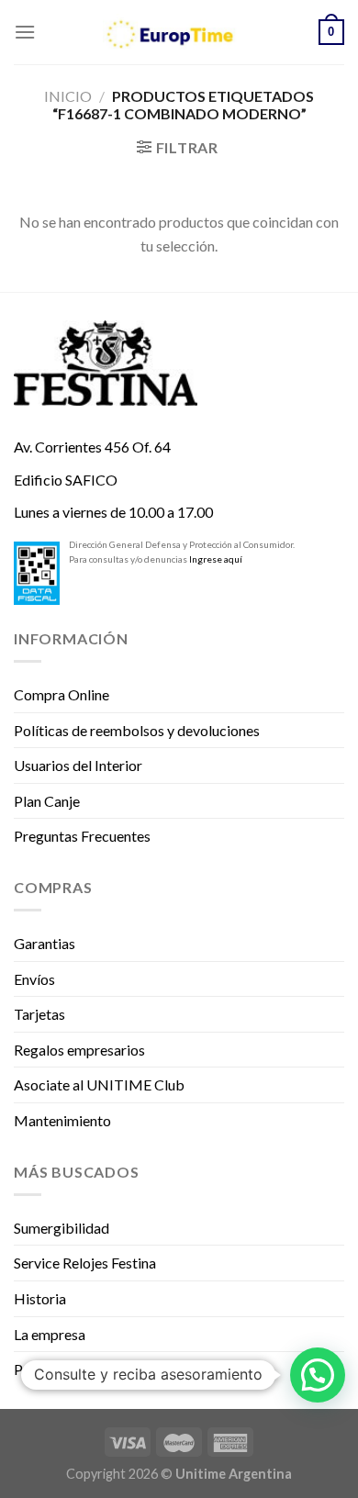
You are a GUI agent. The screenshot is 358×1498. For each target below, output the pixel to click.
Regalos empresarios (79, 1049)
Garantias (44, 943)
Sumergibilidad (61, 1227)
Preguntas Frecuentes (82, 835)
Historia (40, 1298)
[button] (317, 1375)
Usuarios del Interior (78, 765)
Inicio (68, 96)
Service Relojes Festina (85, 1262)
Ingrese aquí (215, 559)
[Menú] (25, 31)
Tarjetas (39, 1014)
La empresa (49, 1334)
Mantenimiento (62, 1120)
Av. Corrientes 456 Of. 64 (92, 446)
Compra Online (61, 694)
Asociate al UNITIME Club (99, 1084)
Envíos (34, 979)
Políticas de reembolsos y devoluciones (137, 730)
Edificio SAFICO (65, 479)
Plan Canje (47, 801)
